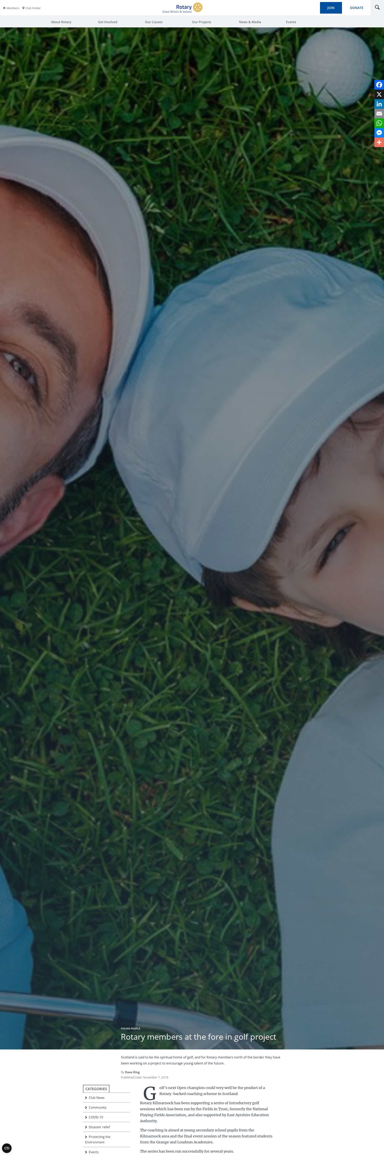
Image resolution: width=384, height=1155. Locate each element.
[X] (379, 94)
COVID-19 (96, 1117)
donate (356, 8)
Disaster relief (99, 1127)
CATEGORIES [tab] (96, 1088)
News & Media (250, 22)
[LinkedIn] (379, 104)
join (331, 8)
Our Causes (154, 22)
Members (13, 8)
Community (97, 1107)
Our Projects (201, 22)
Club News (97, 1097)
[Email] (379, 113)
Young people (130, 1028)
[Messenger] (379, 133)
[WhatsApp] (379, 123)
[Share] (379, 142)
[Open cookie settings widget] (7, 1148)
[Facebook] (379, 85)
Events (291, 22)
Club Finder (33, 8)
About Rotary (61, 22)
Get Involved (107, 22)
